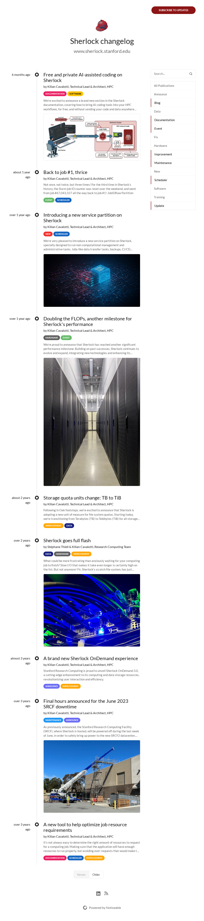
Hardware (160, 145)
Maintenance (163, 163)
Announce (160, 94)
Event (158, 128)
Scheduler (160, 180)
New (157, 171)
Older (96, 874)
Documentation (164, 120)
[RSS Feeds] (106, 893)
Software (160, 188)
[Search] (190, 74)
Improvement (163, 154)
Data (157, 111)
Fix (156, 137)
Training (159, 197)
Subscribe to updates (173, 10)
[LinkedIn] (100, 893)
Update (159, 205)
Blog (157, 103)
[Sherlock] (102, 26)
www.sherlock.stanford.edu (102, 51)
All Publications (164, 85)
